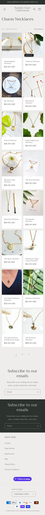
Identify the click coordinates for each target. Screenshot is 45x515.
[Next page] (28, 354)
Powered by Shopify (33, 511)
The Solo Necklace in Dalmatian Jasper (12, 339)
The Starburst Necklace (31, 339)
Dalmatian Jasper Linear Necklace (32, 260)
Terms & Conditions (12, 470)
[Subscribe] (37, 392)
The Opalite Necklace (30, 220)
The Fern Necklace (33, 180)
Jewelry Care (9, 454)
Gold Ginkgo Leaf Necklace (32, 142)
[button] (4, 9)
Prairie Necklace (10, 141)
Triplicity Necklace (33, 62)
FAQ (6, 459)
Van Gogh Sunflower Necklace (12, 299)
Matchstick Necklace (30, 102)
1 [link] (16, 354)
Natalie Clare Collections (19, 511)
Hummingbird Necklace (9, 63)
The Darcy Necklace (11, 259)
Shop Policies (10, 448)
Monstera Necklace (33, 298)
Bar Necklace (9, 101)
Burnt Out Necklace (11, 220)
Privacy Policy (10, 464)
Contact (7, 443)
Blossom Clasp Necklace (9, 181)
